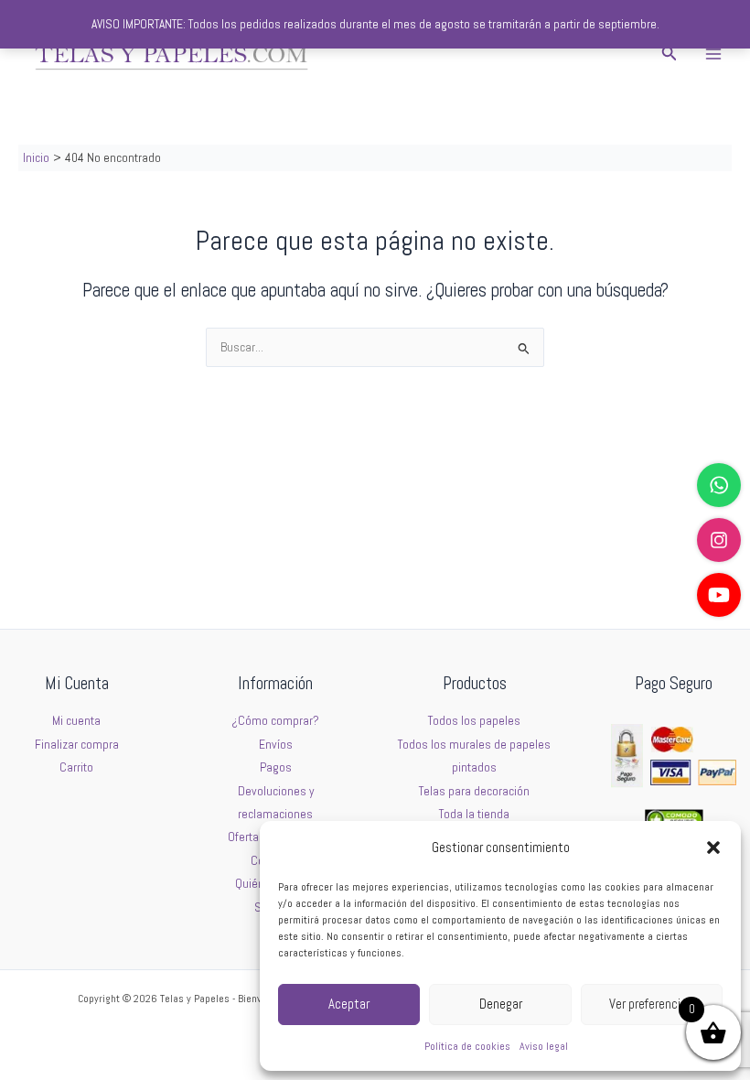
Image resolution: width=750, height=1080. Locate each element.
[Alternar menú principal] (714, 53)
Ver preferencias (651, 1003)
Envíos (276, 744)
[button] (713, 847)
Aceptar (349, 1003)
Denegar (500, 1003)
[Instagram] (719, 540)
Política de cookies (467, 1046)
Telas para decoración (474, 791)
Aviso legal (544, 1046)
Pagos (276, 767)
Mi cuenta (76, 721)
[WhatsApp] (719, 485)
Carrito (76, 767)
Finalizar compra (77, 744)
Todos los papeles (474, 721)
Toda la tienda (474, 814)
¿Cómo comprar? (275, 721)
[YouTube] (719, 595)
